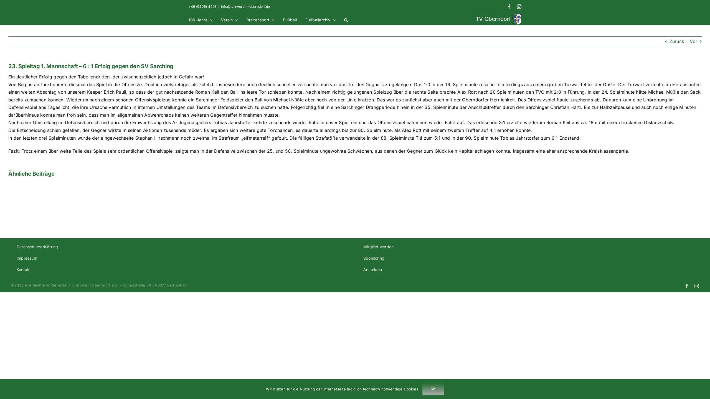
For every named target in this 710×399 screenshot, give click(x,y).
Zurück (677, 41)
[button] (346, 19)
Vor (693, 41)
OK (433, 389)
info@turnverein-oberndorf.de (245, 6)
